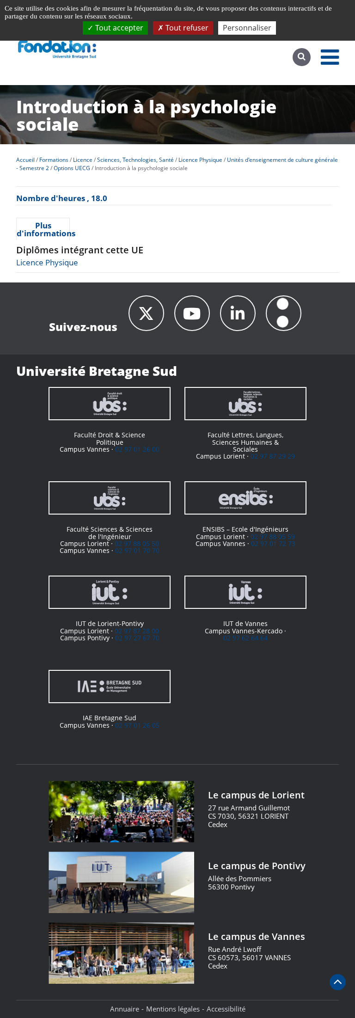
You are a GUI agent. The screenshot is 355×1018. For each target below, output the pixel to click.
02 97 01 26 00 (137, 449)
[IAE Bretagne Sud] (110, 686)
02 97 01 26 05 (137, 725)
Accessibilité (226, 1008)
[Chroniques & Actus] (283, 313)
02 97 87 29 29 (273, 456)
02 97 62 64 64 (245, 637)
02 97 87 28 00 (137, 630)
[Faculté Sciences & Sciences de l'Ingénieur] (110, 498)
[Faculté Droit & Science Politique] (110, 403)
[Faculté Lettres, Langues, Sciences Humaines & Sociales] (245, 403)
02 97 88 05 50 (137, 543)
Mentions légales (173, 1008)
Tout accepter (118, 28)
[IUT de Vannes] (245, 592)
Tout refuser (186, 28)
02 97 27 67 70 (137, 637)
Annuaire (124, 1008)
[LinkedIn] (238, 313)
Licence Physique (47, 262)
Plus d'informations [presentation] (43, 229)
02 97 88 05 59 (273, 536)
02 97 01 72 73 (273, 543)
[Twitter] (146, 313)
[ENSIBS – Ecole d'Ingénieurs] (245, 498)
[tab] (43, 229)
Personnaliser (247, 28)
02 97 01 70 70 (137, 550)
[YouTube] (192, 313)
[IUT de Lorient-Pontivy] (110, 592)
